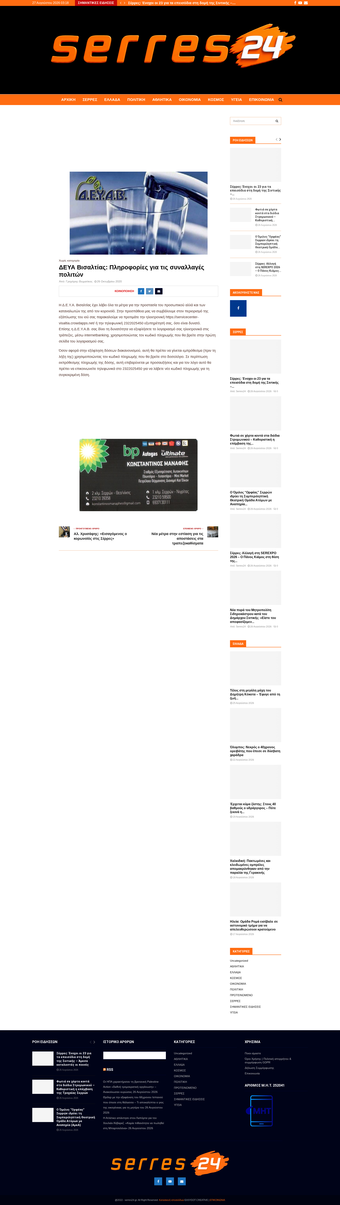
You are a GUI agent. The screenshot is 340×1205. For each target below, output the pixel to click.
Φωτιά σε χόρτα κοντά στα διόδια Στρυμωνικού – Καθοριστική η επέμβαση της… (195, 3)
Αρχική (68, 100)
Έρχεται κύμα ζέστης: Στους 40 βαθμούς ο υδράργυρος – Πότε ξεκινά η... (253, 808)
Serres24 (241, 391)
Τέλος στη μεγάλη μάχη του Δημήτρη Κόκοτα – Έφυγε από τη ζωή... (255, 694)
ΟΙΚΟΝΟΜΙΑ (190, 100)
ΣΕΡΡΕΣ (90, 100)
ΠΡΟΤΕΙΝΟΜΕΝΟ (241, 995)
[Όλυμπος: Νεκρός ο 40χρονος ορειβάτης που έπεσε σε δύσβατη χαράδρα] (255, 725)
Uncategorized (239, 960)
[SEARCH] (277, 121)
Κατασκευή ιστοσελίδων (171, 1200)
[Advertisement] (138, 142)
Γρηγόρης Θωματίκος (79, 281)
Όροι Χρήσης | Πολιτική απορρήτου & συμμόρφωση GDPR (268, 1060)
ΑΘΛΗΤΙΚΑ (162, 100)
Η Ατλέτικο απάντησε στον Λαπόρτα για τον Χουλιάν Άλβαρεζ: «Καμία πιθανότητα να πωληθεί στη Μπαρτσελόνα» (133, 1123)
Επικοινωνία (261, 100)
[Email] (182, 1181)
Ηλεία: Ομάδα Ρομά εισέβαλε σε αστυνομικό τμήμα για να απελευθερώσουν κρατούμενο (254, 925)
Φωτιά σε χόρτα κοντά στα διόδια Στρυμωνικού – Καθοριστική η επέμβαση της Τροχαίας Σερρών (75, 1087)
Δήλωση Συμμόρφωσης (259, 1067)
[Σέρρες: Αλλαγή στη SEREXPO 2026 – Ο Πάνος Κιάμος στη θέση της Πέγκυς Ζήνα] (240, 269)
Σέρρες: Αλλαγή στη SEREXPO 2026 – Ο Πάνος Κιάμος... (268, 267)
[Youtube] (170, 1181)
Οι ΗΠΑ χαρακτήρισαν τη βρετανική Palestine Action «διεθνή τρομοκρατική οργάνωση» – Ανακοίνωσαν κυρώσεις (131, 1086)
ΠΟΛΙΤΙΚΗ (136, 100)
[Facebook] (158, 1181)
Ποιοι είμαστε (253, 1053)
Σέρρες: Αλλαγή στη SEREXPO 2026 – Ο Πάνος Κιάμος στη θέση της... (254, 557)
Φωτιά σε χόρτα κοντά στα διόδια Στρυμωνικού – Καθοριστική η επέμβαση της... (255, 439)
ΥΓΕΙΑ (236, 100)
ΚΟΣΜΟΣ (216, 100)
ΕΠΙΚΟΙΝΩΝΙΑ (217, 1200)
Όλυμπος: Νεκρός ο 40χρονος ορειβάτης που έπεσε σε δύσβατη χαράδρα (255, 751)
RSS (110, 1069)
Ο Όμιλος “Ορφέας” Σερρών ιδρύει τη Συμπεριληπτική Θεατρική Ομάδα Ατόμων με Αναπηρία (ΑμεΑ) (75, 1117)
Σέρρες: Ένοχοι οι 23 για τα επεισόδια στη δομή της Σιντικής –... (255, 190)
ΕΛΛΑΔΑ (112, 100)
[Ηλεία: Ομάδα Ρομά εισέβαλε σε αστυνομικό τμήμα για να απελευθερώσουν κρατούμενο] (255, 899)
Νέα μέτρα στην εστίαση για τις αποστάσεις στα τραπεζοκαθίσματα (177, 538)
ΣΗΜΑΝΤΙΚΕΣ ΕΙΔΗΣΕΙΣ (245, 1006)
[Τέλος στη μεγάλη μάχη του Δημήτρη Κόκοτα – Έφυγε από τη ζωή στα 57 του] (255, 668)
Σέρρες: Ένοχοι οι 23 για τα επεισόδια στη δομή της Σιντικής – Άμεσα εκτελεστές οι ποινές (73, 1059)
